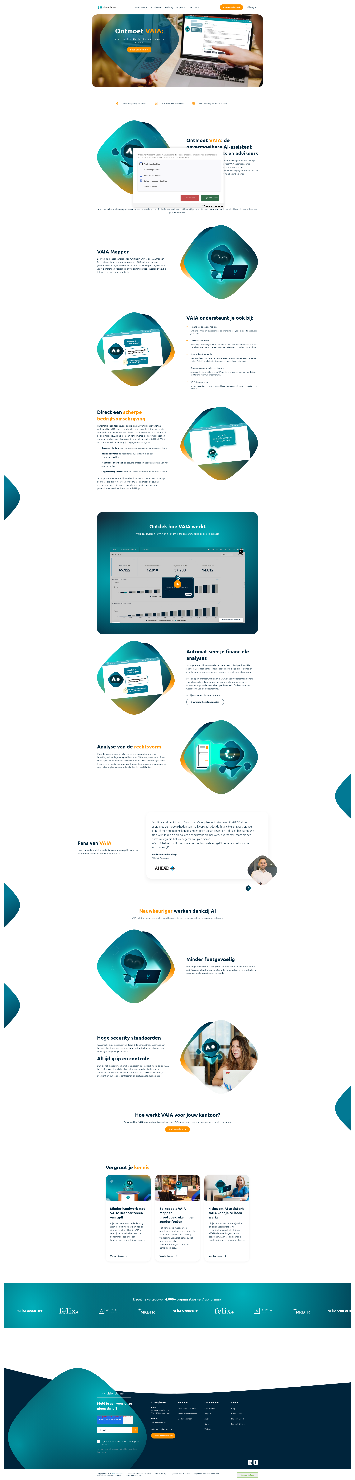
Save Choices (190, 198)
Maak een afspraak (231, 7)
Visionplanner (117, 1473)
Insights (208, 1413)
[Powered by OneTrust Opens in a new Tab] (211, 205)
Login (253, 7)
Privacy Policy (160, 1473)
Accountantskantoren (187, 1408)
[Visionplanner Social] (250, 1462)
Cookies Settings (247, 1475)
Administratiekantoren (187, 1413)
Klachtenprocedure (133, 1475)
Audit (207, 1418)
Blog (233, 1408)
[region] (178, 177)
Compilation (210, 1408)
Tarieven (208, 1429)
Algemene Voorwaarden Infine (109, 1475)
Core (207, 1423)
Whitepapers (236, 1413)
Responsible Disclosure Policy (139, 1473)
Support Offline (238, 1423)
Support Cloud (237, 1418)
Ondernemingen (185, 1418)
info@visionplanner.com (161, 1429)
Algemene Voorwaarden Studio (206, 1473)
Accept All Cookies (210, 198)
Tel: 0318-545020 (158, 1422)
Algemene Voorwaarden (180, 1473)
